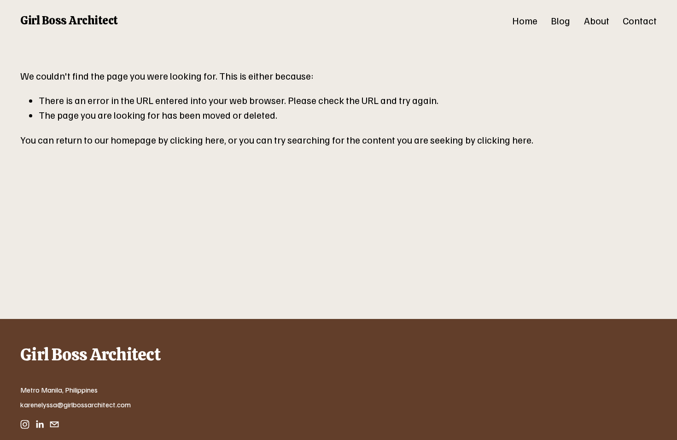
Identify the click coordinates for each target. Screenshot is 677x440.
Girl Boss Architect (69, 20)
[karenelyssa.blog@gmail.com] (54, 424)
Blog (560, 20)
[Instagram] (24, 424)
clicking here (197, 139)
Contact (640, 20)
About (596, 20)
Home (524, 20)
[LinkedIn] (39, 424)
